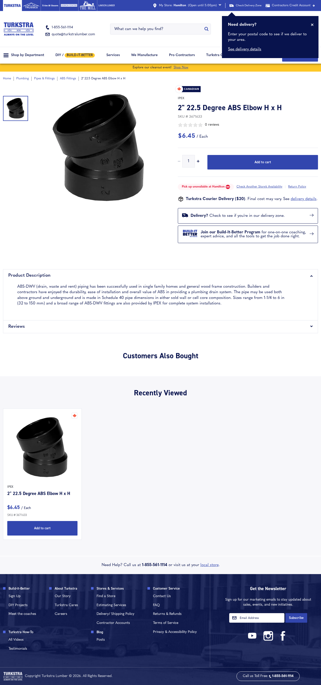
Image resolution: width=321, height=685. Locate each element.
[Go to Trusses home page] (31, 5)
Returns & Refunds (167, 614)
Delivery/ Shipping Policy (115, 614)
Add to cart (263, 162)
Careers (61, 614)
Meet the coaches (22, 614)
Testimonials (18, 649)
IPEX (181, 98)
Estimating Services (111, 605)
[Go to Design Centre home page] (68, 5)
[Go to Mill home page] (87, 5)
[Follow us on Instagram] (268, 640)
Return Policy (297, 186)
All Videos (16, 640)
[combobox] (157, 29)
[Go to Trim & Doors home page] (50, 5)
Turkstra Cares (218, 55)
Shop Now (181, 67)
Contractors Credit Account (291, 5)
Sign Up (15, 596)
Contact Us (162, 596)
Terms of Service (165, 623)
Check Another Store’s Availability (259, 186)
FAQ (156, 605)
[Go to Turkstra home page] (12, 5)
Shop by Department (27, 55)
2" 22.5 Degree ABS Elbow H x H (38, 493)
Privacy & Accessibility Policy (175, 632)
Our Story (63, 596)
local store (209, 565)
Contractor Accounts (113, 623)
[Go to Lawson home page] (106, 5)
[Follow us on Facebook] (283, 640)
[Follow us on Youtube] (253, 640)
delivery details (303, 199)
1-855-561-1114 (154, 565)
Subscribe (296, 617)
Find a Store (106, 596)
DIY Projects (18, 605)
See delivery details (244, 49)
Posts (101, 640)
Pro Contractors (182, 55)
